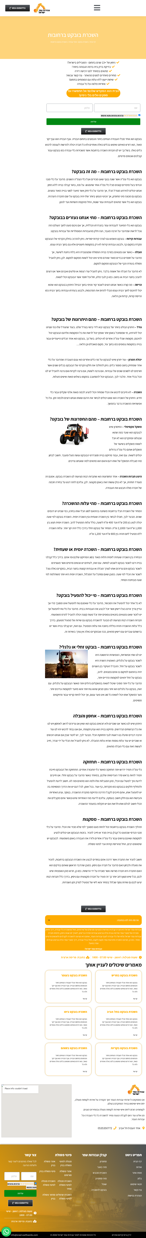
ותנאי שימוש (106, 115)
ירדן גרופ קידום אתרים (121, 1234)
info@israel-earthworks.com (24, 1234)
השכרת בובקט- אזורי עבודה (78, 42)
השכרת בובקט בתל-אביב (122, 1012)
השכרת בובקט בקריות (124, 1048)
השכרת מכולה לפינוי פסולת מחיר (65, 1184)
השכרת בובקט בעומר (74, 975)
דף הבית (93, 42)
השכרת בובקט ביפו (75, 1012)
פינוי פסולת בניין (47, 1171)
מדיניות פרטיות (117, 115)
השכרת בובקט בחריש (124, 975)
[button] (49, 920)
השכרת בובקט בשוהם (74, 1048)
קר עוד (135, 999)
